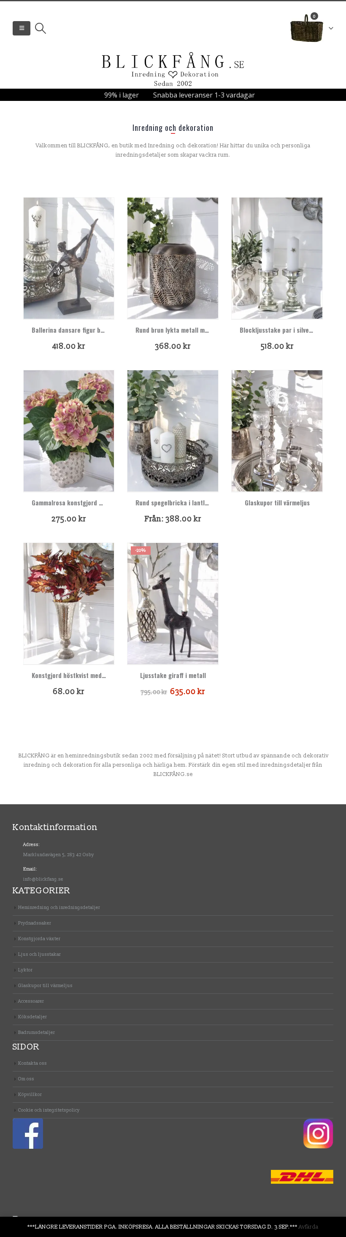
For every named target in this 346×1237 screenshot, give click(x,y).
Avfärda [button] (309, 1226)
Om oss (26, 1079)
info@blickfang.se (43, 879)
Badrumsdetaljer (36, 1032)
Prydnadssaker (34, 923)
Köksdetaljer (32, 1017)
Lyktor (25, 970)
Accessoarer (31, 1001)
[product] (69, 258)
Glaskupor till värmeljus (45, 985)
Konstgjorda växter (39, 938)
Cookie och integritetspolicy (49, 1110)
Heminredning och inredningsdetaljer (59, 907)
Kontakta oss (32, 1063)
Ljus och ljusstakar (39, 954)
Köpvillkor (30, 1094)
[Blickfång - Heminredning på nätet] (173, 70)
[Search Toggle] (40, 28)
